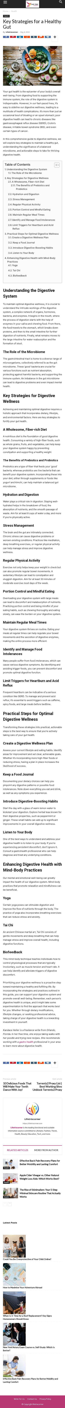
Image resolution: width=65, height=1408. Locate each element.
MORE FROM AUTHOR (46, 1150)
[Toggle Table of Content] (55, 165)
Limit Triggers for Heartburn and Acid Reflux (33, 227)
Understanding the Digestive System (27, 169)
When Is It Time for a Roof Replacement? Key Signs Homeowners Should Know (27, 1317)
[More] (55, 39)
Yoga (15, 265)
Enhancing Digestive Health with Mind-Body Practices (31, 260)
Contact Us (32, 1399)
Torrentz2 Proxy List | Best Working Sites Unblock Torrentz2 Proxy (47, 1086)
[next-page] (10, 1204)
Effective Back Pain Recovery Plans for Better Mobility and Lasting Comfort (30, 1380)
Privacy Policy (45, 1399)
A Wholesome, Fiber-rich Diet (28, 181)
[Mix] (41, 39)
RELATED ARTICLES (17, 1150)
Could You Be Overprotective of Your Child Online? (27, 1259)
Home (5, 11)
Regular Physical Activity (27, 204)
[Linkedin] (20, 39)
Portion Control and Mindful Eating (31, 209)
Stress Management (24, 199)
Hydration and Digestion (26, 194)
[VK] (48, 39)
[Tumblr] (34, 39)
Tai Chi (16, 270)
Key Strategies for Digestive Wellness (28, 178)
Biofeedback (20, 275)
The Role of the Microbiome (26, 173)
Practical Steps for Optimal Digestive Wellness (33, 233)
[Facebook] (6, 39)
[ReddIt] (27, 39)
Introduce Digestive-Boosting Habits (33, 247)
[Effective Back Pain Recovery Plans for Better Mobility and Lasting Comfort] (10, 1164)
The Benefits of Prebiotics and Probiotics (32, 187)
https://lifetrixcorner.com (32, 1123)
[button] (5, 4)
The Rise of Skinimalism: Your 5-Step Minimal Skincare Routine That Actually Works (40, 1193)
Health (14, 11)
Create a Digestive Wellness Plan (30, 237)
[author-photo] (32, 1115)
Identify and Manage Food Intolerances (33, 219)
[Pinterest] (13, 39)
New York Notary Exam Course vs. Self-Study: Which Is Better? (29, 1349)
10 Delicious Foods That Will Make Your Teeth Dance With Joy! (17, 1086)
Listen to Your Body (23, 252)
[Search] (61, 4)
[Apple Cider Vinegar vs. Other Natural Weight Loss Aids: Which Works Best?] (10, 1178)
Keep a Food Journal (24, 242)
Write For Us (19, 1399)
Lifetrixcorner (12, 32)
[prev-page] (5, 1204)
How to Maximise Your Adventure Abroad (22, 1287)
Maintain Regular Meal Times (28, 214)
